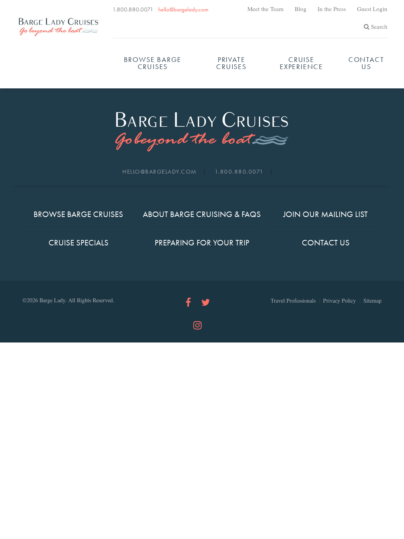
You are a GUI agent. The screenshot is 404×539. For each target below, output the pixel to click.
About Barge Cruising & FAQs (202, 214)
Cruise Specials (78, 242)
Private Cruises (231, 63)
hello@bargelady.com (183, 9)
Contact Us (366, 63)
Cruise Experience (301, 63)
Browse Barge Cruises (153, 63)
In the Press (332, 9)
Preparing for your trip (202, 242)
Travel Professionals (293, 300)
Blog (301, 9)
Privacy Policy (339, 300)
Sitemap (372, 300)
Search (379, 26)
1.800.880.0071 (132, 9)
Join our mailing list (325, 214)
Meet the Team (265, 9)
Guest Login (372, 9)
